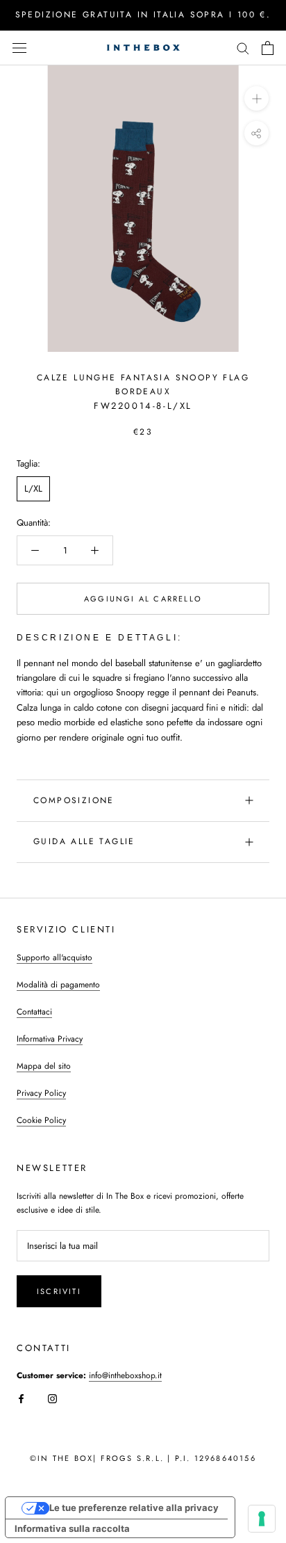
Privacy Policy (41, 1093)
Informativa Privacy (50, 1039)
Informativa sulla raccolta (72, 1528)
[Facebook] (21, 1398)
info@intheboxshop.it (125, 1375)
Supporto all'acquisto (54, 957)
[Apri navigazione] (19, 47)
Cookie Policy (41, 1120)
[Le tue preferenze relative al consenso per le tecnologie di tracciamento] (262, 1518)
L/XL (33, 488)
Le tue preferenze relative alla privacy (134, 1507)
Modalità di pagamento (58, 984)
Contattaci (34, 1011)
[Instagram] (52, 1398)
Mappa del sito (44, 1066)
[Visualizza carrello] (268, 48)
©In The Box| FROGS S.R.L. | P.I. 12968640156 (143, 1458)
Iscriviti (59, 1291)
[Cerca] (243, 48)
